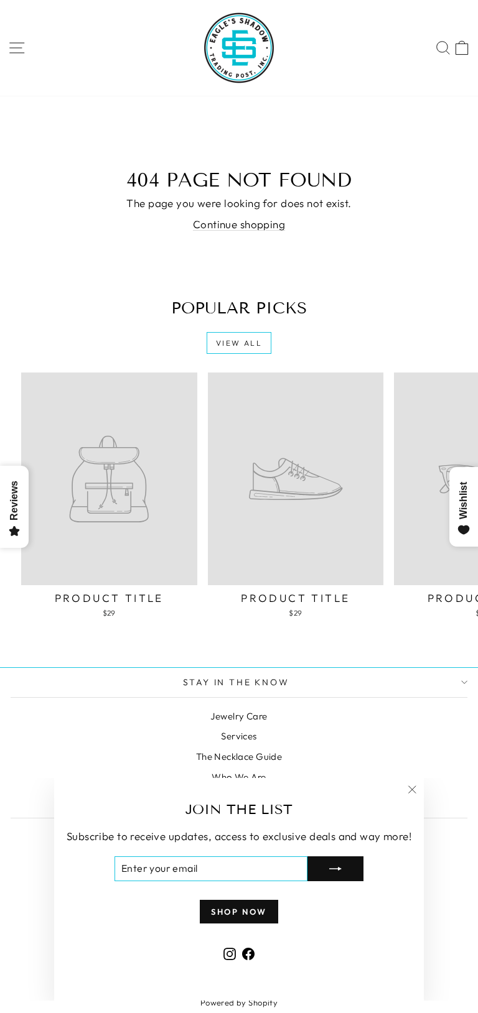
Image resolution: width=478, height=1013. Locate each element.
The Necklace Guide (239, 756)
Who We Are (239, 777)
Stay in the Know (236, 682)
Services (238, 736)
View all (239, 343)
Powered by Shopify (239, 1002)
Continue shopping (239, 224)
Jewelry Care (238, 716)
